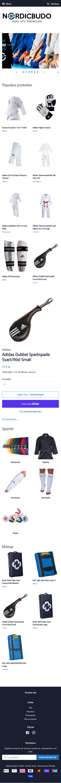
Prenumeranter (47, 757)
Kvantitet (6, 379)
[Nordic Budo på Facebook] (27, 733)
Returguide (30, 715)
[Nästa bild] (44, 72)
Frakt (15, 372)
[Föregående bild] (16, 72)
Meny (8, 4)
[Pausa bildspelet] (58, 72)
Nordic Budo (30, 766)
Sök (30, 708)
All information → (10, 419)
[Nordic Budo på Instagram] (33, 733)
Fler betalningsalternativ (30, 411)
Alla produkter (30, 719)
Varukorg (55, 4)
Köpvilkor (30, 712)
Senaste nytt (30, 692)
